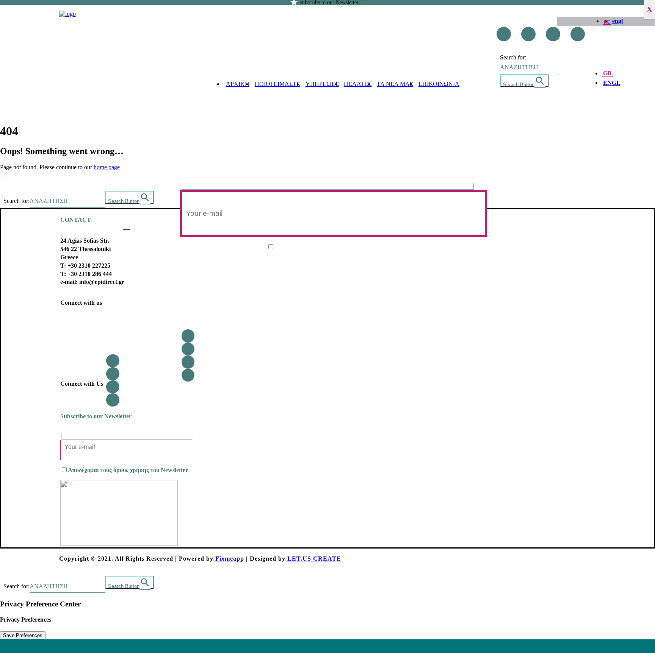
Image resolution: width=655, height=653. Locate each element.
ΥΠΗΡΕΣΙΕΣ (322, 83)
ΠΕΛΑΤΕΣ (357, 83)
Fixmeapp (229, 558)
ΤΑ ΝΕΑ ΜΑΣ (395, 83)
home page (107, 167)
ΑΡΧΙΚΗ (237, 83)
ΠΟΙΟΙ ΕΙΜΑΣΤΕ (277, 83)
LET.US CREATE (314, 558)
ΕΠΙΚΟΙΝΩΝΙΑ (438, 83)
